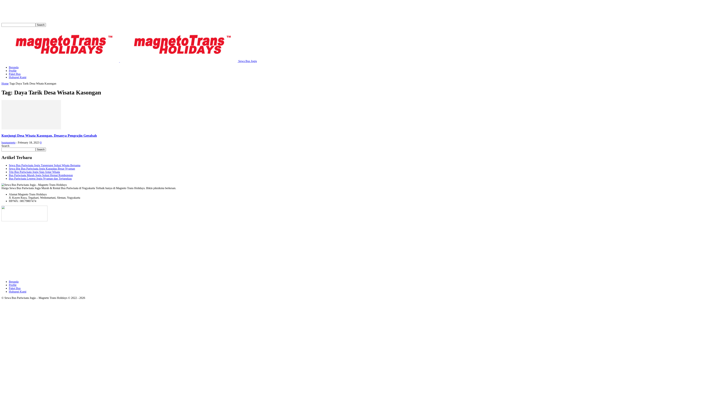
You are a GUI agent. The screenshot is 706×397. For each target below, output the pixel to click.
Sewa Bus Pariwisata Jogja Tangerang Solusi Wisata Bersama (44, 165)
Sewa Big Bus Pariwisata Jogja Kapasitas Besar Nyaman (42, 168)
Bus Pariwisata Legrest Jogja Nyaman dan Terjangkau (40, 178)
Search (5, 145)
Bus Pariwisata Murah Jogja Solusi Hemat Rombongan (41, 175)
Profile (13, 70)
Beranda (14, 67)
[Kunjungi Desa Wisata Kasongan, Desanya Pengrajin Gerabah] (31, 128)
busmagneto (8, 142)
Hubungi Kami (17, 77)
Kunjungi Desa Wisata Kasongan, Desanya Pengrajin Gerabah (49, 135)
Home (5, 83)
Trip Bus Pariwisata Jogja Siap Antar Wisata (34, 172)
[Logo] (60, 61)
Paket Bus (15, 74)
